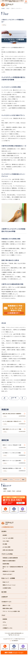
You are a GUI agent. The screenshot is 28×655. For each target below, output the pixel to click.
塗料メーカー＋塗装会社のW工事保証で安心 (13, 567)
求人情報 (5, 544)
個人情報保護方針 (15, 640)
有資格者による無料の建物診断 (10, 558)
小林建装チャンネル (7, 628)
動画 (23, 479)
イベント (17, 479)
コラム (4, 25)
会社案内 (4, 531)
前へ (4, 398)
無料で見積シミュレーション (14, 652)
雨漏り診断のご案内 (7, 608)
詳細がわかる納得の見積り (9, 560)
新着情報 (5, 479)
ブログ (7, 8)
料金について (6, 582)
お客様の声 (5, 597)
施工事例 (4, 592)
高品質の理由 (6, 563)
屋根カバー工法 (6, 605)
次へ (22, 398)
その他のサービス (6, 601)
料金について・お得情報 (8, 578)
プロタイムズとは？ (7, 574)
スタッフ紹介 (6, 541)
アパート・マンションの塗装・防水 (11, 611)
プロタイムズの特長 (7, 554)
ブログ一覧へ (13, 398)
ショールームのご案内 (8, 538)
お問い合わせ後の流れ (8, 550)
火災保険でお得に (7, 588)
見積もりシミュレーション (9, 585)
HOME (3, 8)
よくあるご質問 (6, 547)
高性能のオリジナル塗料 (9, 571)
